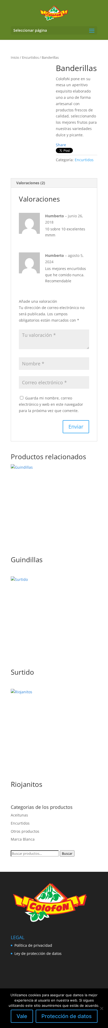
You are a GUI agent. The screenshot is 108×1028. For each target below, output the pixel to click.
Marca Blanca (23, 839)
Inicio (15, 57)
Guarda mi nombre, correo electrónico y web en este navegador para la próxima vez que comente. (51, 404)
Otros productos (25, 831)
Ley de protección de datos (38, 953)
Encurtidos (30, 57)
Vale (22, 1016)
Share (61, 144)
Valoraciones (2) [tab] (30, 182)
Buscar (67, 853)
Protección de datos (66, 1016)
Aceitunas (19, 815)
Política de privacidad (33, 945)
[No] (101, 1008)
